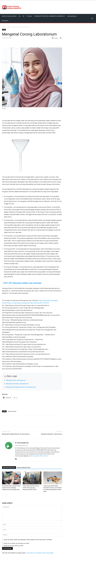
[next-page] (6, 495)
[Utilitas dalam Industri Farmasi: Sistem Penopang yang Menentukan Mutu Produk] (32, 477)
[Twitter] (8, 42)
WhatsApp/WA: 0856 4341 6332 (39, 456)
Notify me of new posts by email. (13, 545)
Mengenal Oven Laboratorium (16, 380)
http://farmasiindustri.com (21, 445)
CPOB (8, 27)
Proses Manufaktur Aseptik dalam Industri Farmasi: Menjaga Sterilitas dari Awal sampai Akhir (11, 487)
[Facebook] (4, 42)
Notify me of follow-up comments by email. (16, 543)
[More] (17, 42)
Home (3, 27)
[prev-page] (3, 495)
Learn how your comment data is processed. (40, 553)
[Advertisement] (59, 7)
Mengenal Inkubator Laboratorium (17, 384)
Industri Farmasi (12, 411)
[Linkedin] (16, 459)
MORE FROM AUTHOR (23, 467)
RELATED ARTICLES (9, 467)
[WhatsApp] (12, 42)
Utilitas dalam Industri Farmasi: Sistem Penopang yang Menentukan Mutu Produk (31, 487)
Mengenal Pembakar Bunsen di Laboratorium (21, 387)
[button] (92, 18)
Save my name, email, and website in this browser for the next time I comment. (28, 539)
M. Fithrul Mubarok (21, 443)
